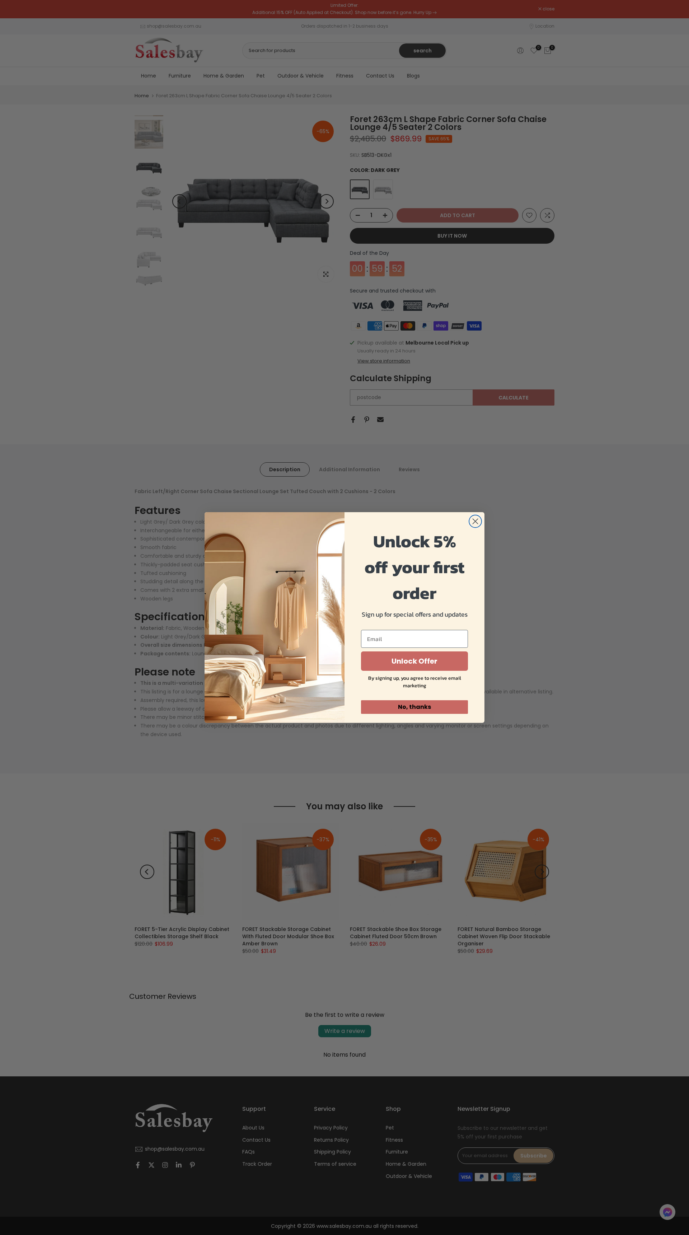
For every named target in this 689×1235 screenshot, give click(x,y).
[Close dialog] (475, 521)
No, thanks (414, 707)
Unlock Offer (414, 661)
